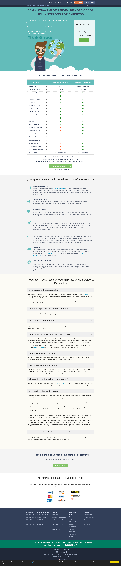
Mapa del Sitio (56, 529)
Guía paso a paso (60, 465)
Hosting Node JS (41, 524)
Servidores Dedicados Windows (45, 301)
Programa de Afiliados (58, 524)
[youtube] (64, 552)
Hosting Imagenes (31, 517)
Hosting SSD (29, 519)
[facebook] (57, 552)
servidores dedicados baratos (47, 398)
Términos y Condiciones (59, 517)
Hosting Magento (41, 517)
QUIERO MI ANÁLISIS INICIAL (60, 166)
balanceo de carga (50, 253)
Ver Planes (84, 40)
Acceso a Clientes (90, 2)
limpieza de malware (39, 347)
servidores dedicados (58, 188)
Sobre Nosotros (88, 514)
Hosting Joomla (41, 522)
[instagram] (66, 552)
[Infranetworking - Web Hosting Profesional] (33, 2)
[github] (61, 552)
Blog (85, 527)
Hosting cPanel (30, 514)
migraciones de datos (62, 383)
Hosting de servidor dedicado (42, 436)
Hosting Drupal (41, 519)
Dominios (49, 2)
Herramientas (72, 526)
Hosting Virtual (30, 524)
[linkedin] (59, 552)
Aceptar (115, 562)
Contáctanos (55, 514)
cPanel (86, 294)
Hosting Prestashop (42, 514)
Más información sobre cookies (33, 563)
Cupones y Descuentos (58, 527)
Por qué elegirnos (89, 517)
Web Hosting (58, 2)
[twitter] (54, 552)
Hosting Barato (30, 522)
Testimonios (87, 524)
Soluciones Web (68, 2)
